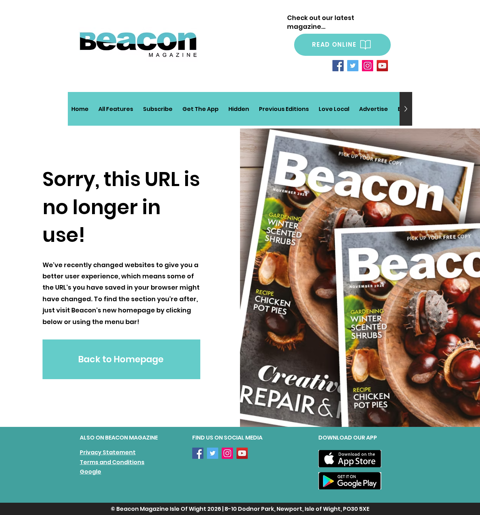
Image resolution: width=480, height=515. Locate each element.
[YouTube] (382, 65)
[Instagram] (367, 65)
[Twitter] (352, 65)
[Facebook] (338, 65)
